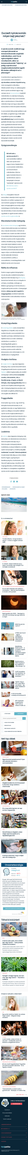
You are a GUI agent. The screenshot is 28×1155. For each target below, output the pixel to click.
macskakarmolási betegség (10, 225)
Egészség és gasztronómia (9, 1061)
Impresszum (7, 1109)
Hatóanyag (21, 713)
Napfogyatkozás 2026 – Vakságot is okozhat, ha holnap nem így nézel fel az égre (13, 615)
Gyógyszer (7, 713)
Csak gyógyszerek (9, 722)
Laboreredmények (6, 1124)
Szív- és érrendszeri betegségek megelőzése (13, 586)
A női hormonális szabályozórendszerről (18, 694)
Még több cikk (20, 1094)
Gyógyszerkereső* (6, 1133)
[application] (14, 505)
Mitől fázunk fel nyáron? (20, 625)
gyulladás (4, 488)
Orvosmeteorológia (7, 5)
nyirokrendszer (6, 487)
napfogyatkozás (6, 611)
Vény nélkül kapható (9, 728)
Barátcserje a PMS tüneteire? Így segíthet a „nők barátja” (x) (20, 664)
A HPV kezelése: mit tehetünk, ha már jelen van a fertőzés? (20, 674)
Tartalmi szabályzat (7, 1119)
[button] (14, 1124)
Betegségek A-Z (5, 1128)
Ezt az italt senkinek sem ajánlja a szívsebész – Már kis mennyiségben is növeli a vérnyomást (13, 590)
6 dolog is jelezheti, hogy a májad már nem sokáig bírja (12, 856)
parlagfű (4, 973)
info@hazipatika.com (5, 1151)
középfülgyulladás (7, 328)
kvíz (3, 938)
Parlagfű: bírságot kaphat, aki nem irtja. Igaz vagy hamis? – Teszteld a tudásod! (13, 977)
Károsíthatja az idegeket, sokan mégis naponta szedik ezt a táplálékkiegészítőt (12, 833)
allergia (5, 194)
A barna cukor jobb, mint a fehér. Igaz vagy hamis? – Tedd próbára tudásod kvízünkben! (12, 942)
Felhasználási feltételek (7, 1112)
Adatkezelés (7, 1116)
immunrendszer (14, 93)
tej (3, 1012)
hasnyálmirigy (6, 806)
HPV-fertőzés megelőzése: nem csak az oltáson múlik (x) (20, 703)
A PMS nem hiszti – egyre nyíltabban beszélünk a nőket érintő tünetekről (20, 637)
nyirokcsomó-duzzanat (19, 487)
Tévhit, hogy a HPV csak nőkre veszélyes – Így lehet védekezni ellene (20, 685)
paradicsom (5, 757)
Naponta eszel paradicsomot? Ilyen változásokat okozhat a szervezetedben (13, 761)
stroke (4, 1037)
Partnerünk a (15, 914)
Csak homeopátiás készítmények (13, 731)
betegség (22, 277)
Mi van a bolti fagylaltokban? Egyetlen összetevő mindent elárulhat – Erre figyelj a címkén (14, 1065)
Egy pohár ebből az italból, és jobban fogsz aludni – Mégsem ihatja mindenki (13, 1015)
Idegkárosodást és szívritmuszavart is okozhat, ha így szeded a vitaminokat (13, 784)
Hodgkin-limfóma (7, 364)
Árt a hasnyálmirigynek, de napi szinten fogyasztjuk (12, 809)
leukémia (4, 436)
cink (3, 829)
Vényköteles (7, 725)
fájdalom (3, 372)
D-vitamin (4, 561)
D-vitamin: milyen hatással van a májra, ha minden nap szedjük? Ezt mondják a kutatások (12, 565)
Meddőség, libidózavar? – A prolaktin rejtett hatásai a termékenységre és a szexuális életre (20, 651)
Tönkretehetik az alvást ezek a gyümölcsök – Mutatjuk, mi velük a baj (13, 1089)
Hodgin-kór (12, 488)
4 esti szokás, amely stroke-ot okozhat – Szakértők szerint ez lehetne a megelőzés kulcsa (12, 1040)
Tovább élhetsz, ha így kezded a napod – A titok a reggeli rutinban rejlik (12, 540)
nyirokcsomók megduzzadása (10, 216)
